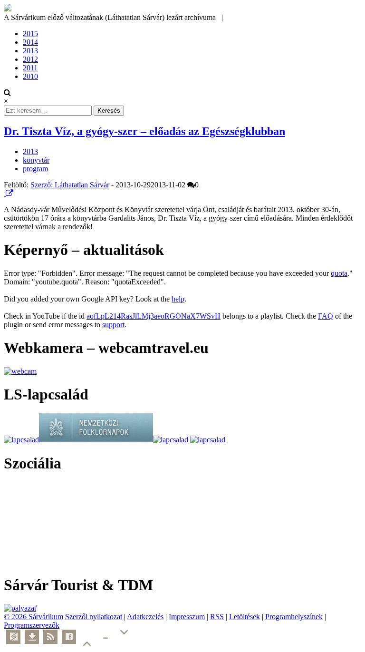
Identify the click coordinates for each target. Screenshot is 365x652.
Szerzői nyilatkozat (93, 617)
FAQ (325, 316)
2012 (30, 59)
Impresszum (187, 617)
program (35, 169)
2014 (30, 42)
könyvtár (36, 160)
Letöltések (244, 617)
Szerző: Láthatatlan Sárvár (69, 185)
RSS (217, 617)
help (178, 299)
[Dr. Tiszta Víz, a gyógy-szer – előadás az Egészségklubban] (5, 193)
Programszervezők (31, 625)
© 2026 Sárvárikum (33, 617)
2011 (30, 68)
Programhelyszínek (294, 617)
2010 (30, 76)
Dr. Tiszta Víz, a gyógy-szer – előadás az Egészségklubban (144, 131)
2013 (30, 51)
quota (339, 273)
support (113, 325)
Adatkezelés (145, 617)
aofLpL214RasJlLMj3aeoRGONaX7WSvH (153, 316)
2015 (30, 33)
